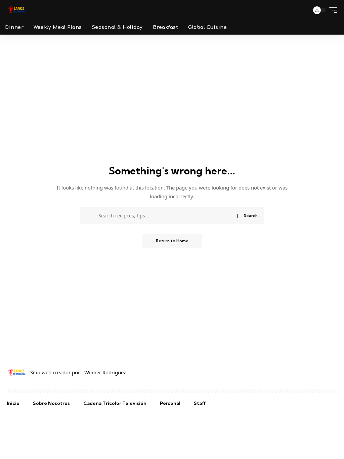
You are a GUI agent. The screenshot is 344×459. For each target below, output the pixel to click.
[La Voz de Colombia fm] (17, 10)
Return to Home (172, 240)
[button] (302, 10)
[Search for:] (165, 215)
